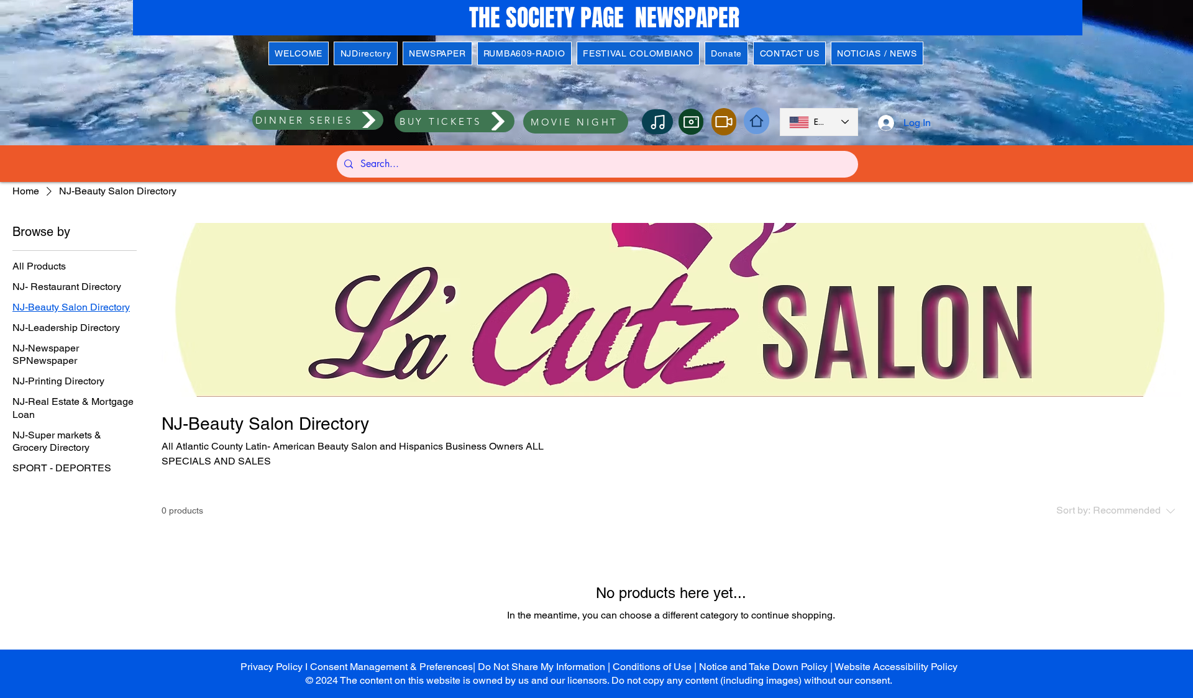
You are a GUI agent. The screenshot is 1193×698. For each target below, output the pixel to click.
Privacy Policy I (275, 667)
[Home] (756, 120)
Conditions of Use (652, 667)
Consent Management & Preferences (391, 667)
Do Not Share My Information (541, 667)
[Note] (657, 121)
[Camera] (691, 122)
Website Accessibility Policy (896, 667)
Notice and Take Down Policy (763, 667)
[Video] (723, 121)
